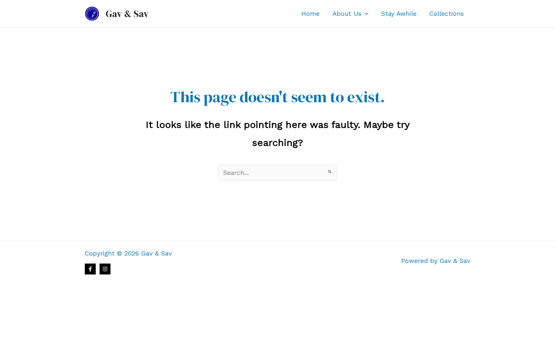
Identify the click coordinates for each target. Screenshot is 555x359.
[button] (364, 13)
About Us (346, 13)
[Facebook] (90, 269)
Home (310, 13)
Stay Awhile (399, 13)
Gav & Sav (127, 13)
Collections (446, 13)
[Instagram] (105, 269)
